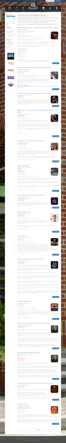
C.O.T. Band (21, 236)
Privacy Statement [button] (32, 440)
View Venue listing (10, 35)
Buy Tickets (55, 63)
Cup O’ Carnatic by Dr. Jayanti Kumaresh (31, 195)
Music (23, 9)
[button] (6, 16)
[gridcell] (13, 23)
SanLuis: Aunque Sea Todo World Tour (30, 259)
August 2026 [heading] (10, 16)
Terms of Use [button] (39, 440)
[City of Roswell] (33, 7)
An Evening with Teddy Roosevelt (28, 353)
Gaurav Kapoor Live (24, 212)
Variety (56, 9)
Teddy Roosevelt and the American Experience (33, 323)
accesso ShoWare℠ (37, 438)
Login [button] (26, 15)
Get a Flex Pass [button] (30, 15)
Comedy (16, 9)
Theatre (43, 9)
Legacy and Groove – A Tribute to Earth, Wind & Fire (35, 383)
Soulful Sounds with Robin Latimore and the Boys (34, 93)
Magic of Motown (23, 166)
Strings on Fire (22, 404)
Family (9, 9)
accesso (50, 438)
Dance (50, 9)
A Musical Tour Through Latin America (30, 140)
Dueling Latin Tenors (24, 301)
